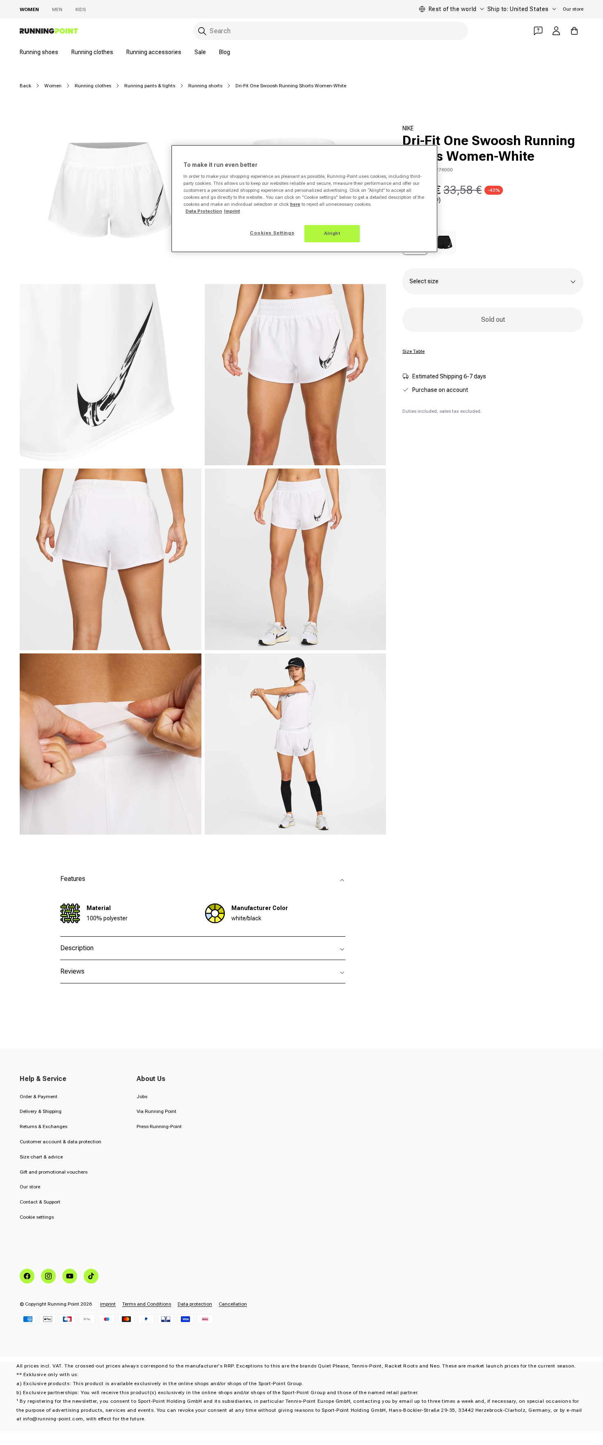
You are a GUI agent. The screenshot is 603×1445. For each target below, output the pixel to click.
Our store (573, 9)
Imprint (232, 211)
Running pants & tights (149, 86)
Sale (200, 52)
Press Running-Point (159, 1126)
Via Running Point (156, 1111)
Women (29, 9)
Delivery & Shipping (41, 1111)
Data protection (195, 1304)
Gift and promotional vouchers (53, 1172)
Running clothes (92, 52)
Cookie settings (37, 1217)
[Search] (202, 31)
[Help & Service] (538, 31)
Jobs (142, 1096)
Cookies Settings (272, 233)
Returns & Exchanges (43, 1126)
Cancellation (233, 1304)
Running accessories (153, 52)
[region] (304, 199)
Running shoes (39, 52)
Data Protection (203, 211)
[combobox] (330, 31)
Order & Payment (38, 1096)
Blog (224, 52)
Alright (332, 233)
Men (57, 9)
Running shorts (205, 86)
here (295, 204)
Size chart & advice (41, 1157)
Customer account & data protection (60, 1142)
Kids (80, 9)
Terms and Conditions (146, 1304)
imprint (108, 1304)
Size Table (413, 351)
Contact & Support (40, 1202)
